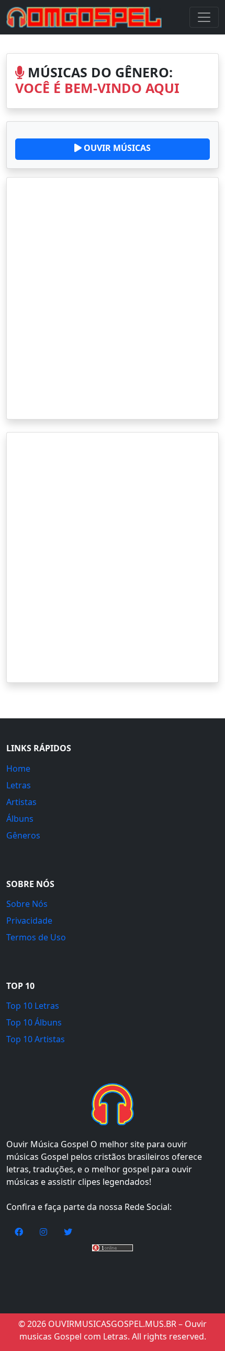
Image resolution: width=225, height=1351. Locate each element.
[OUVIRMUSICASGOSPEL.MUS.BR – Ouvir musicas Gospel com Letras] (84, 17)
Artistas (21, 802)
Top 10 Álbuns (34, 1022)
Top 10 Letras (32, 1005)
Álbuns (19, 818)
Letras (18, 785)
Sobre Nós (27, 904)
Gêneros (23, 835)
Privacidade (29, 920)
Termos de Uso (36, 937)
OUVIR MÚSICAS (116, 148)
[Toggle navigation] (204, 17)
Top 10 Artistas (35, 1039)
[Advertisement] (112, 298)
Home (18, 768)
